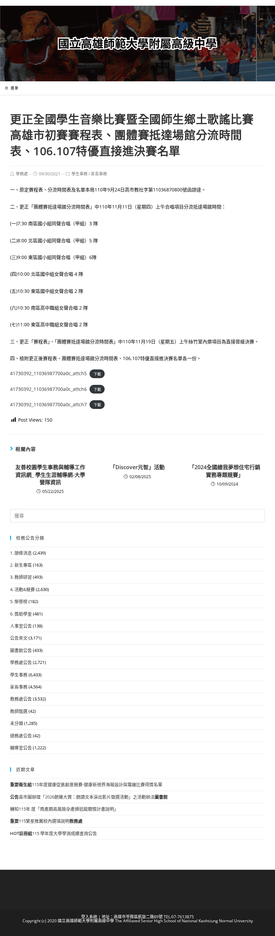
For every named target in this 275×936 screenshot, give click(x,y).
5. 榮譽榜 (19, 601)
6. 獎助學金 (21, 614)
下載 (97, 373)
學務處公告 (21, 662)
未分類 (16, 723)
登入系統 (89, 917)
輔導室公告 (21, 748)
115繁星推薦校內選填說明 (46, 821)
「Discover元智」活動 (137, 467)
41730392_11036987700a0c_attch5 (48, 373)
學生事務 (79, 174)
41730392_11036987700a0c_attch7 (48, 404)
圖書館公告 (21, 650)
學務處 (22, 174)
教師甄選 (19, 711)
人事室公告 (21, 626)
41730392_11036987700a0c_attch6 (48, 389)
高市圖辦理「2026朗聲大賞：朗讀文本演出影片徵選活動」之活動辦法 (89, 797)
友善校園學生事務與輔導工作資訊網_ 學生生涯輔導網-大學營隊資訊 (50, 474)
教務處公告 (21, 699)
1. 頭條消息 (21, 553)
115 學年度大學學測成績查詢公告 (53, 833)
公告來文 (19, 638)
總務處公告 (21, 736)
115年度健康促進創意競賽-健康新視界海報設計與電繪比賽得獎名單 (86, 784)
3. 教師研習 (21, 577)
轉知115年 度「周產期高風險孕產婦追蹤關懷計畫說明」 (64, 809)
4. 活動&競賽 (22, 589)
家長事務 (99, 174)
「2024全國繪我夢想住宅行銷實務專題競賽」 (224, 470)
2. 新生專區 (21, 565)
